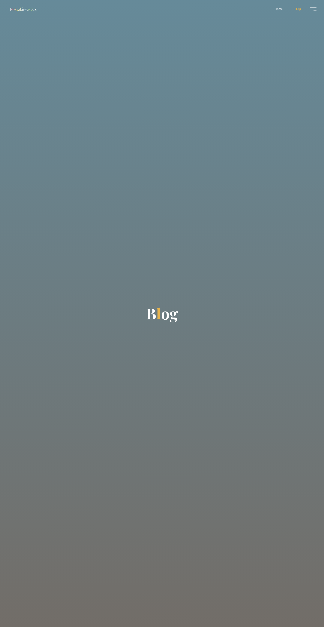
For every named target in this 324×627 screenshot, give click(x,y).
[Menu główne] (313, 9)
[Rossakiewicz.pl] (24, 9)
